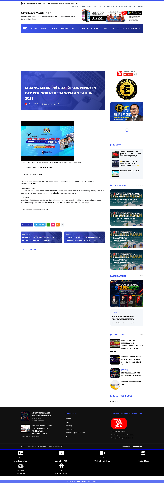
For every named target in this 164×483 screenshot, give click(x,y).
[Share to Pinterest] (53, 223)
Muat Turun (95, 27)
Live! (72, 27)
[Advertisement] (82, 48)
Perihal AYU (126, 445)
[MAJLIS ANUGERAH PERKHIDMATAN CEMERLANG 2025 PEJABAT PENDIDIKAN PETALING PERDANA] (126, 291)
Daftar (52, 27)
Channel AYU (75, 3)
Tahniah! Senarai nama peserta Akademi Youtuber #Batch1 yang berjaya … (130, 152)
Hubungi (120, 27)
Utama (34, 27)
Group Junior (98, 3)
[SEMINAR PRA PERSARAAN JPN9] (115, 387)
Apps (67, 434)
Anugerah (82, 27)
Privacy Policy (131, 27)
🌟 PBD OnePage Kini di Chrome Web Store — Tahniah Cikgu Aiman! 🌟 (129, 161)
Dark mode (139, 3)
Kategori (63, 27)
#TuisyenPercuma (125, 3)
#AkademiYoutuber (110, 3)
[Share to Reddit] (58, 223)
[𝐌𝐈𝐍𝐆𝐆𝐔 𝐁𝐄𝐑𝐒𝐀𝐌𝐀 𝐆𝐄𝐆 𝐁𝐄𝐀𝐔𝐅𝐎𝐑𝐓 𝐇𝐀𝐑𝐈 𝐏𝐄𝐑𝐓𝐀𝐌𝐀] (115, 376)
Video (43, 27)
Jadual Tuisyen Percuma (75, 431)
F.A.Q (67, 420)
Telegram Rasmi (86, 3)
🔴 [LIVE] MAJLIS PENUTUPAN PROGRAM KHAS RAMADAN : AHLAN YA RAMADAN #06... (126, 195)
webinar (24, 3)
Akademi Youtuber (36, 11)
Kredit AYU (108, 27)
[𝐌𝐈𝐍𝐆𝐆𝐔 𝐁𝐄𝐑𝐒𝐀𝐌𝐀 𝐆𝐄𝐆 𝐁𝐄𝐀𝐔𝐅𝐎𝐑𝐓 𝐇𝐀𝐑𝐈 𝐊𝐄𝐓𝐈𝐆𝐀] (30, 4)
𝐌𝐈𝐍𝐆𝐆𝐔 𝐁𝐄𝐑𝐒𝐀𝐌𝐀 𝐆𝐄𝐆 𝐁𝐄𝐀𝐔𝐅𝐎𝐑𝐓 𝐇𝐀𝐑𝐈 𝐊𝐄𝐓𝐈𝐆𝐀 (48, 3)
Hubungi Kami (138, 445)
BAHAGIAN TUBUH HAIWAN (129, 169)
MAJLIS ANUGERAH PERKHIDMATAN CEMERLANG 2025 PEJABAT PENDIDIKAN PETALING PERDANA (126, 344)
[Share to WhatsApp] (48, 223)
